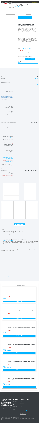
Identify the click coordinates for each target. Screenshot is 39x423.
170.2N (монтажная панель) (22, 62)
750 (37, 84)
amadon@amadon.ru (19, 6)
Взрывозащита (35, 2)
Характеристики (8, 71)
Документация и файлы (19, 71)
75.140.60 (36, 78)
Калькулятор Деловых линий (8, 240)
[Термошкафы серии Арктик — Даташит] (30, 192)
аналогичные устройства (9, 161)
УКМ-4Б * (11, 137)
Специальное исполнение (10, 14)
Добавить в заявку (30, 58)
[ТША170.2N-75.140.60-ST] (11, 190)
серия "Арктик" (28, 14)
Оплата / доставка (30, 71)
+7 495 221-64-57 (28, 401)
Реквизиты (15, 401)
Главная (10, 11)
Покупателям (8, 6)
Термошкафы (29, 11)
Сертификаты (6, 4)
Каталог (21, 401)
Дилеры (14, 403)
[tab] (8, 71)
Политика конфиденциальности (16, 408)
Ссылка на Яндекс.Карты (5, 276)
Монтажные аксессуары (6, 2)
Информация (11, 3)
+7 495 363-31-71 (34, 401)
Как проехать (16, 404)
